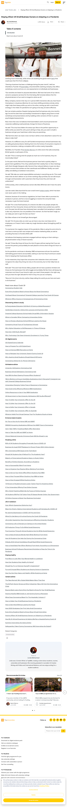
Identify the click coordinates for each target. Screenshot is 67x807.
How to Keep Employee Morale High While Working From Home (26, 535)
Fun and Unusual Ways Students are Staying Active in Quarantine (27, 569)
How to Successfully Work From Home (18, 465)
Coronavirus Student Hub (13, 288)
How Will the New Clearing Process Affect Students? (23, 375)
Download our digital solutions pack (11, 740)
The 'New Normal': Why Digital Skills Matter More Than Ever (25, 580)
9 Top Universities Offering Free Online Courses (21, 487)
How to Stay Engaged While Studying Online (20, 480)
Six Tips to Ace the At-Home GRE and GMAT (20, 421)
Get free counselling (7, 764)
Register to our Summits (8, 748)
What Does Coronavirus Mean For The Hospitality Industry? (25, 597)
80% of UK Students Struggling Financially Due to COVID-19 (25, 443)
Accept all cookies (33, 800)
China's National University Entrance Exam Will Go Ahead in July (26, 436)
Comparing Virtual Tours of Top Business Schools (21, 324)
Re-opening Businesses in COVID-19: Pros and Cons (22, 513)
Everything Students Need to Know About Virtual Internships (25, 612)
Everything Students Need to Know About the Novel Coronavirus (27, 291)
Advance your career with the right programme (15, 772)
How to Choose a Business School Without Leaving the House (25, 321)
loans (53, 78)
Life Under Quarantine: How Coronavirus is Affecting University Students (29, 520)
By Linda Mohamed (12, 21)
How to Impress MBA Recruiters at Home (19, 350)
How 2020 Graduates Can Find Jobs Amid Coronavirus (23, 608)
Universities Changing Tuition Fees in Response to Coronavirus (26, 385)
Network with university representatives (13, 778)
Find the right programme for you (11, 756)
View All (59, 675)
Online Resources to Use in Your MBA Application (21, 392)
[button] (32, 710)
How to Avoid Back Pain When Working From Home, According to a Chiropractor (32, 545)
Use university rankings (8, 759)
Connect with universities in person (11, 762)
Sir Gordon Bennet (28, 150)
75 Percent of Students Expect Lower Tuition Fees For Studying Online (29, 484)
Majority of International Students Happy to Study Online (24, 458)
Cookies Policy (44, 786)
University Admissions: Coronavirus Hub (18, 368)
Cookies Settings (33, 789)
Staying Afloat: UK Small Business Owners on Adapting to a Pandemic (28, 615)
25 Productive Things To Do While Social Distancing (22, 527)
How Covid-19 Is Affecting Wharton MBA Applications (23, 389)
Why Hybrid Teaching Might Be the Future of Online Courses (25, 491)
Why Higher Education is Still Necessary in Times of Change (25, 328)
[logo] (6, 2)
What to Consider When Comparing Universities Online (23, 317)
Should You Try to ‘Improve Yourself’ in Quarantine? (22, 566)
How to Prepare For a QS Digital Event (18, 346)
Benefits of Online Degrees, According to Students (22, 462)
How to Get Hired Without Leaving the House (20, 605)
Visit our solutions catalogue (9, 743)
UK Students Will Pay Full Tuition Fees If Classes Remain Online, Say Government (32, 494)
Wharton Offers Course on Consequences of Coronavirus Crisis (26, 299)
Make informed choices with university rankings (15, 775)
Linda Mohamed (33, 658)
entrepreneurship (10, 634)
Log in (52, 2)
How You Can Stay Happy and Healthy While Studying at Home (26, 573)
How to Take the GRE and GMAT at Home (19, 432)
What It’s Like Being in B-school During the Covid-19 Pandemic (26, 516)
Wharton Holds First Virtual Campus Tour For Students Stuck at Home (28, 414)
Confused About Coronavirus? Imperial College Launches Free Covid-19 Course (32, 295)
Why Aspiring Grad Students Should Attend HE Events (23, 357)
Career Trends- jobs (10, 10)
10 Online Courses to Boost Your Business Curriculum (23, 498)
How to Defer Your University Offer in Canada (20, 407)
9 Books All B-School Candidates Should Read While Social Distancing (28, 542)
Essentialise (25, 87)
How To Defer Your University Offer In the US (20, 403)
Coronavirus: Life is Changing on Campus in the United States (25, 524)
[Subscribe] (63, 730)
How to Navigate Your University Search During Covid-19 (24, 353)
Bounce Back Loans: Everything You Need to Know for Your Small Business (30, 590)
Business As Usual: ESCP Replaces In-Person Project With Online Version (29, 447)
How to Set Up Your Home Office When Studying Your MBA (25, 473)
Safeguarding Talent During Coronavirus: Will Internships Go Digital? (28, 626)
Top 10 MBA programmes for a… (46, 693)
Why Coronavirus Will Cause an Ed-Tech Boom (21, 451)
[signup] (48, 22)
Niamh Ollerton (14, 703)
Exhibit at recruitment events (10, 746)
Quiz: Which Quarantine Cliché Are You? (18, 505)
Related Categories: (11, 631)
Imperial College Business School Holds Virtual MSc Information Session (29, 313)
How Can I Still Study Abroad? (15, 332)
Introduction (11, 33)
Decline (33, 795)
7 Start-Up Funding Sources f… (16, 693)
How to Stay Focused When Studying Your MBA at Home (24, 476)
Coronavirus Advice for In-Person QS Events (20, 361)
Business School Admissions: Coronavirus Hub (20, 372)
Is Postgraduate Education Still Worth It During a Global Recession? (28, 306)
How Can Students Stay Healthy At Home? (19, 562)
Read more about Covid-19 (15, 36)
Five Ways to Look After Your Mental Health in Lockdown (24, 559)
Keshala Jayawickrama (45, 703)
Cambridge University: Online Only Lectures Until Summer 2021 (26, 310)
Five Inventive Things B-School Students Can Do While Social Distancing (29, 531)
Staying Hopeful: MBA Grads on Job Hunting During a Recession (26, 594)
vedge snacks (44, 191)
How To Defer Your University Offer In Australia (21, 411)
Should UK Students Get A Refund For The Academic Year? (25, 454)
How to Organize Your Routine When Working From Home (24, 469)
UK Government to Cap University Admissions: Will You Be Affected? (28, 396)
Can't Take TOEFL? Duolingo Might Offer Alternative (22, 429)
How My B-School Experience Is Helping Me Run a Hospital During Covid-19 (30, 619)
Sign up (58, 2)
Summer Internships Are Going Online (18, 623)
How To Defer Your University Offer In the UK (20, 400)
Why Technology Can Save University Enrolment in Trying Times (26, 335)
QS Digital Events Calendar (14, 343)
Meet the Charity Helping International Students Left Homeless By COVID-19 (31, 509)
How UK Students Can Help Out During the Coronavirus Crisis (25, 538)
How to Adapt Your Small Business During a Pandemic (23, 601)
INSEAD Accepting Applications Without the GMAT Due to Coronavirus (29, 425)
